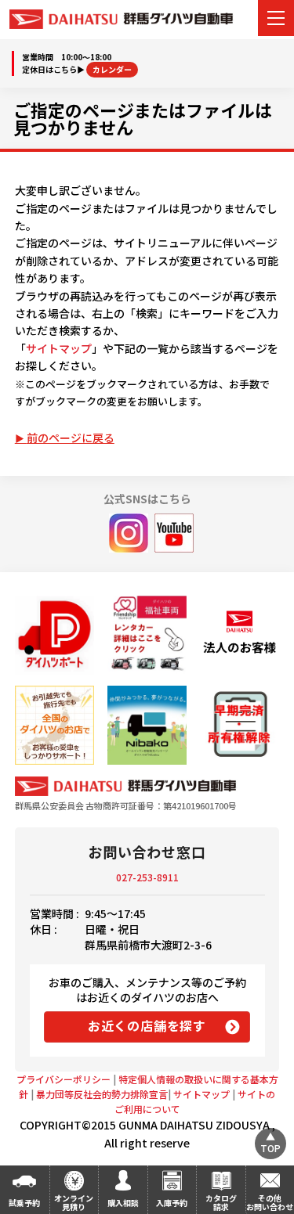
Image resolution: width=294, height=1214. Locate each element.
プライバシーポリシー (63, 1079)
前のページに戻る (70, 437)
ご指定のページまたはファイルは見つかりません (142, 118)
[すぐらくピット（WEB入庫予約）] (239, 635)
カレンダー (112, 69)
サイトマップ (59, 348)
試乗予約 (24, 1203)
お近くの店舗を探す (147, 1025)
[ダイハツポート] (54, 635)
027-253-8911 (147, 877)
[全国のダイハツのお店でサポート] (54, 725)
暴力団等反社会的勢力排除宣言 (102, 1094)
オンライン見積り (73, 1202)
